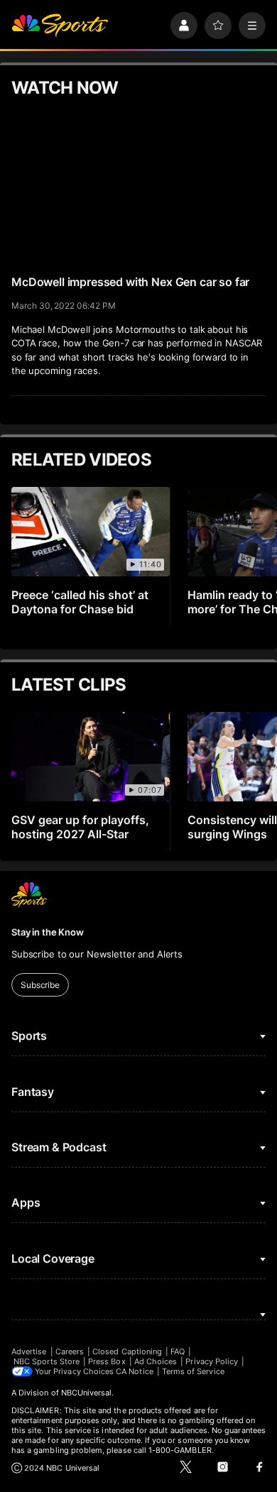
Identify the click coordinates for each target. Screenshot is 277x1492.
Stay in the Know (47, 932)
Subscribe (40, 985)
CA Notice (134, 1371)
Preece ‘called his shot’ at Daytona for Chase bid (79, 602)
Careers (69, 1351)
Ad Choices (156, 1361)
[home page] (59, 25)
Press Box (107, 1361)
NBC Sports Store (46, 1361)
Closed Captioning (127, 1351)
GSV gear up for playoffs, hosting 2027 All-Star (80, 827)
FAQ (177, 1351)
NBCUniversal (86, 1393)
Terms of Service (193, 1371)
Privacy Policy (211, 1361)
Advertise (29, 1351)
